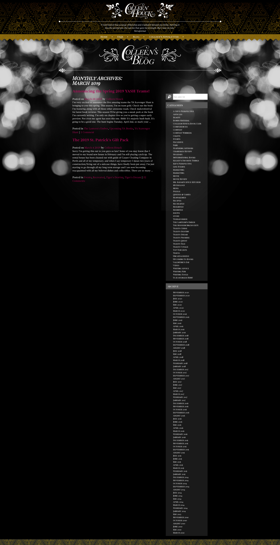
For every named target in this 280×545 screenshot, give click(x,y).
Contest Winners (182, 133)
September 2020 (181, 295)
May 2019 (177, 323)
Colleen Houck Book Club (187, 123)
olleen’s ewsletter (164, 36)
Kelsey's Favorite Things (186, 160)
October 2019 (180, 314)
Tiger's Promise (181, 237)
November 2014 (180, 480)
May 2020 (177, 304)
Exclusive (178, 142)
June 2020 (178, 301)
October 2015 (180, 446)
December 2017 (180, 369)
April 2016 (178, 428)
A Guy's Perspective (183, 111)
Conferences (180, 126)
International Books (184, 157)
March (88, 99)
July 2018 (177, 351)
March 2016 (178, 431)
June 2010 (177, 526)
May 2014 (177, 498)
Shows (176, 213)
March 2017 (178, 394)
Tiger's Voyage (180, 247)
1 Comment (87, 132)
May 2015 (177, 462)
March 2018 (178, 360)
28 (94, 99)
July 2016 (177, 418)
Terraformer (180, 219)
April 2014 (178, 502)
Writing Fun (179, 271)
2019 (99, 99)
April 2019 (178, 326)
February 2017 (180, 397)
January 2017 (179, 400)
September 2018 (181, 344)
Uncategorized (181, 256)
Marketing (178, 169)
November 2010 (181, 517)
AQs (120, 36)
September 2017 (181, 375)
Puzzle (176, 191)
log (136, 36)
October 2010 (180, 520)
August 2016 (179, 415)
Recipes (177, 200)
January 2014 (179, 511)
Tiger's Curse (180, 228)
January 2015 (179, 474)
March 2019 (178, 329)
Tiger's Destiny (114, 177)
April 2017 (178, 391)
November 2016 (180, 406)
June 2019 (177, 320)
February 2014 (180, 508)
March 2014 (178, 505)
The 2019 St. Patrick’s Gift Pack (100, 140)
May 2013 (177, 514)
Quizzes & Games (182, 194)
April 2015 (178, 465)
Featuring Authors (183, 148)
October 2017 (180, 372)
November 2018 (180, 338)
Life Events (179, 166)
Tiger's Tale (179, 243)
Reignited (178, 206)
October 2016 (180, 409)
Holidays (177, 154)
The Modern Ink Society (185, 225)
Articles (177, 114)
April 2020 (178, 307)
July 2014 (177, 492)
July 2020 (177, 298)
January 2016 (179, 437)
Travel (176, 253)
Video (176, 265)
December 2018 (180, 335)
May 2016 (177, 425)
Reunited (178, 210)
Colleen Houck (114, 99)
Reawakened (179, 197)
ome (104, 36)
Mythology (179, 185)
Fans (175, 145)
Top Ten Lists (180, 250)
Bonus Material (181, 120)
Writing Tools (180, 274)
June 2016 (177, 421)
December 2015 (180, 440)
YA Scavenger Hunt (183, 277)
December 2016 (180, 403)
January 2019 (179, 332)
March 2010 (179, 532)
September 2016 (181, 412)
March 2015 (178, 468)
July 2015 (177, 455)
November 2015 (180, 443)
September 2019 (181, 317)
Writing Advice (181, 268)
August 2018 (179, 348)
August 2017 (179, 378)
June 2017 (177, 384)
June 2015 (177, 458)
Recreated (99, 177)
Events (88, 177)
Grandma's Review (182, 151)
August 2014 (179, 489)
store (176, 216)
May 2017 (177, 388)
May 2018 (177, 354)
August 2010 (179, 523)
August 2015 (179, 452)
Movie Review (180, 179)
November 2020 (181, 292)
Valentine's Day (181, 262)
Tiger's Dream (133, 177)
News (176, 188)
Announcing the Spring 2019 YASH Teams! (111, 91)
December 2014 (180, 477)
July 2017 (177, 381)
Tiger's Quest (180, 240)
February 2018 (180, 363)
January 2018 (179, 366)
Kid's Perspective (182, 163)
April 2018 (178, 357)
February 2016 (180, 434)
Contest (177, 129)
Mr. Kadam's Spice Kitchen (186, 182)
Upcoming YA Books (121, 128)
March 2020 (179, 311)
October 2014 (180, 483)
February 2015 (180, 471)
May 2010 (177, 529)
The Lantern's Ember (96, 128)
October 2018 (180, 341)
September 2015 (181, 449)
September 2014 (181, 486)
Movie (176, 176)
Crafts (176, 136)
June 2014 (177, 495)
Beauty (176, 117)
